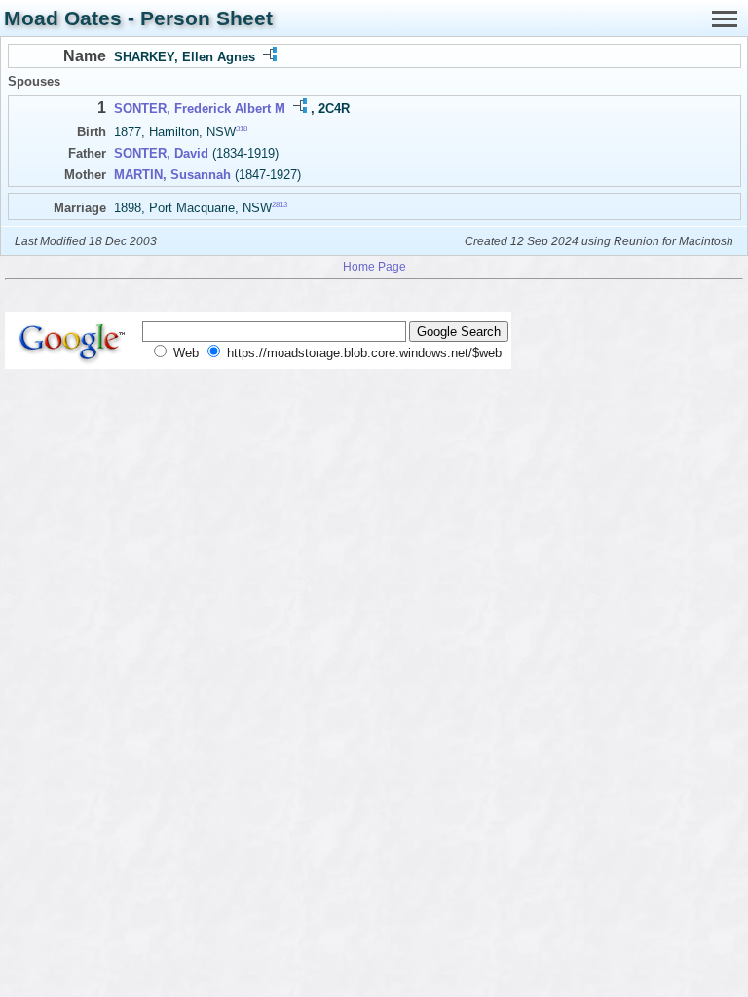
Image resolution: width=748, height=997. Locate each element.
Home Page (374, 266)
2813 (279, 204)
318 (241, 129)
